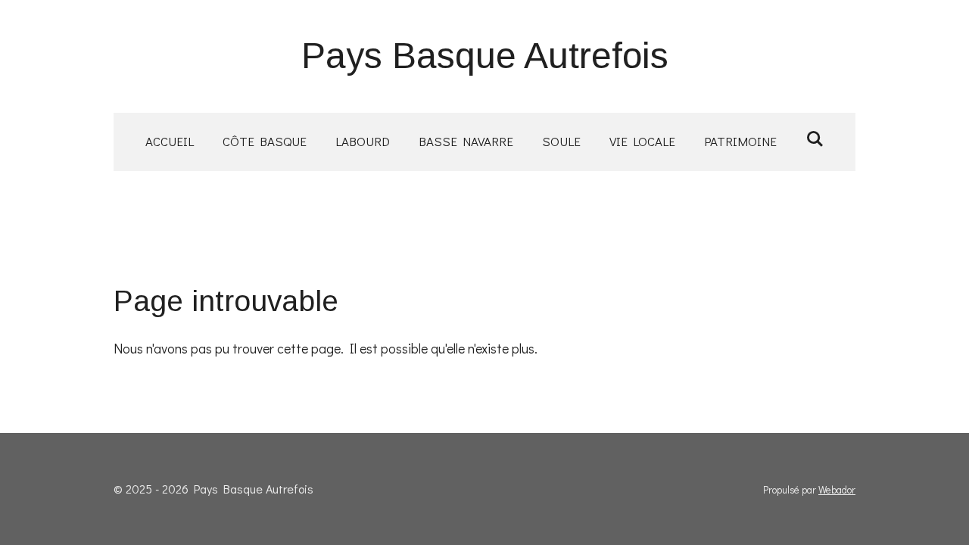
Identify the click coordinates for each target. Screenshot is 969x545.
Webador (836, 490)
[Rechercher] (814, 138)
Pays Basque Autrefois (484, 56)
